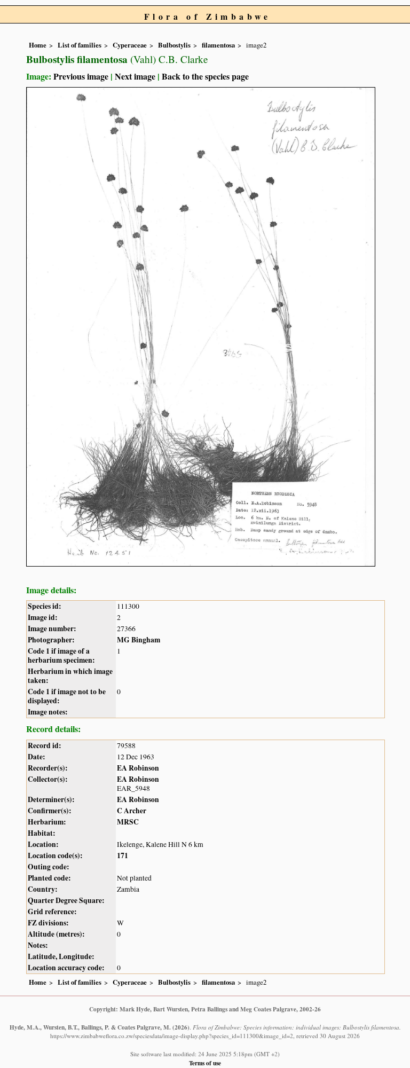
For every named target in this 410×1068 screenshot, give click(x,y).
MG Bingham (138, 639)
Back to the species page (205, 76)
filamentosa (218, 45)
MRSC (128, 821)
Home (37, 45)
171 (122, 855)
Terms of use (205, 1062)
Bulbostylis (174, 45)
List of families (79, 45)
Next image (135, 76)
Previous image (80, 76)
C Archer (131, 810)
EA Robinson (138, 768)
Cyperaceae (130, 45)
